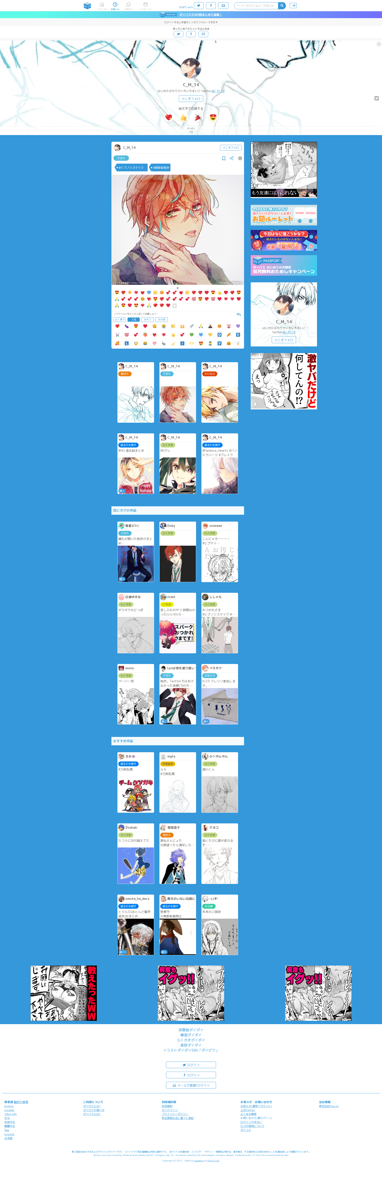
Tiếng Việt (10, 1114)
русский (9, 1134)
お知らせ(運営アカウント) (256, 1106)
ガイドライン (170, 1110)
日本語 (8, 1138)
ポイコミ (246, 1130)
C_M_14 (191, 85)
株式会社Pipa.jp (328, 1106)
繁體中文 (9, 1126)
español (9, 1110)
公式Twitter (248, 1110)
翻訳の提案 (21, 1102)
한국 (7, 1118)
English (8, 1106)
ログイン (193, 1065)
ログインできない (251, 1122)
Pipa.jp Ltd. (213, 1160)
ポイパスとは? (92, 1114)
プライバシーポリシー (175, 1114)
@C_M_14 (218, 91)
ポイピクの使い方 (93, 1110)
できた (121, 158)
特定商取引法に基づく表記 (178, 1118)
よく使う (120, 319)
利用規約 (167, 1106)
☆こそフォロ (191, 99)
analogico (199, 1160)
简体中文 (9, 1122)
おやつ (147, 319)
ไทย (6, 1130)
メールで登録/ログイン (193, 1085)
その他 (161, 319)
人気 (133, 319)
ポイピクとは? (92, 1106)
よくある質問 (248, 1114)
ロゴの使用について (252, 1126)
